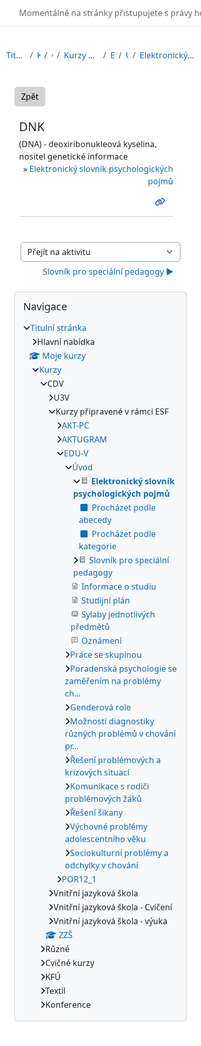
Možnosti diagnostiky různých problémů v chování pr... (120, 734)
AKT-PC (75, 425)
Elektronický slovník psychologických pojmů (167, 55)
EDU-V (112, 55)
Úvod (127, 55)
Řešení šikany (96, 812)
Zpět (30, 96)
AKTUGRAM (84, 439)
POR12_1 (79, 879)
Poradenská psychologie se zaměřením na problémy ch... (121, 681)
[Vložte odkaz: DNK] (162, 202)
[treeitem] (100, 666)
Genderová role (100, 707)
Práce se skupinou (106, 654)
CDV (52, 55)
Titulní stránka (16, 55)
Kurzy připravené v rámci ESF (81, 55)
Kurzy (38, 55)
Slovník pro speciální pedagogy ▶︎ (108, 271)
